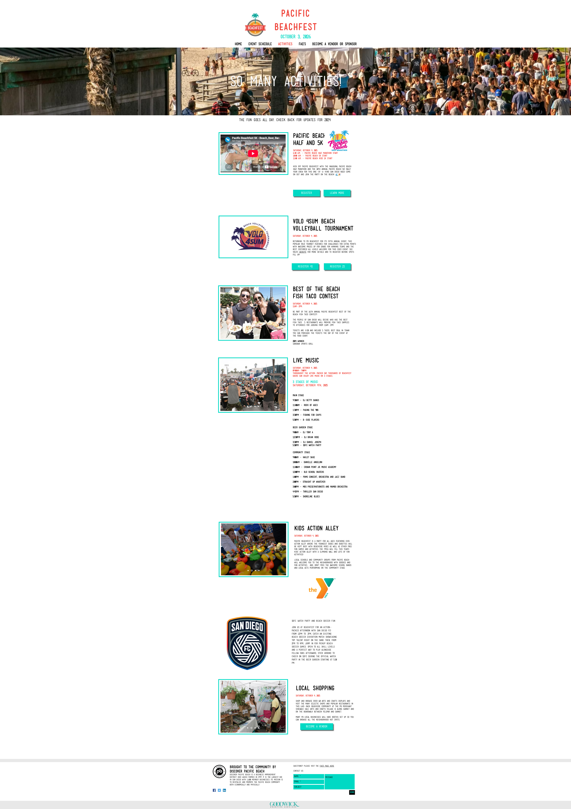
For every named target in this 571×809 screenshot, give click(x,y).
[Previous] (224, 313)
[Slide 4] (247, 406)
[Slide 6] (258, 406)
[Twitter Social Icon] (219, 790)
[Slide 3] (253, 334)
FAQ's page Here (327, 766)
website (302, 252)
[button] (316, 726)
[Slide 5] (254, 406)
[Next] (281, 313)
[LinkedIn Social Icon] (224, 790)
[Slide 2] (249, 334)
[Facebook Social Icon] (214, 790)
